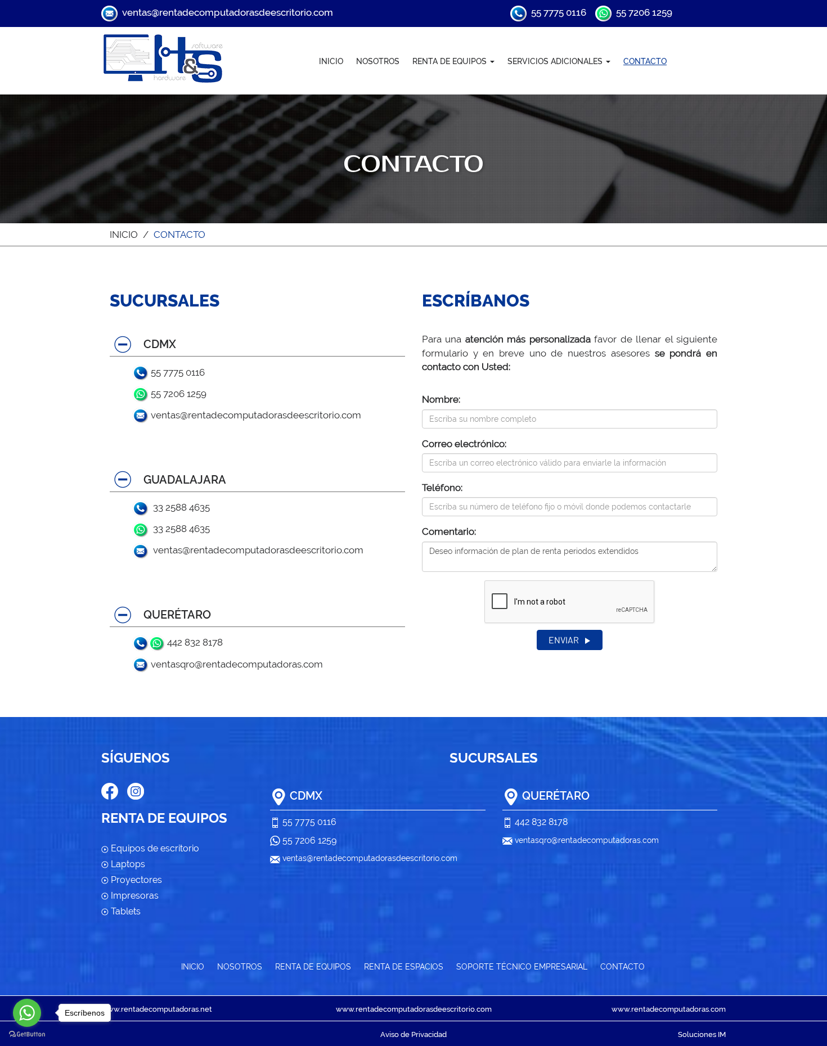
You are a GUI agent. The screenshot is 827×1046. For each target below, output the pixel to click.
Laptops (127, 864)
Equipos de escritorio (154, 848)
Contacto (645, 61)
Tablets (125, 911)
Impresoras (134, 895)
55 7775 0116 (556, 12)
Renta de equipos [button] (450, 61)
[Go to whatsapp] (27, 1013)
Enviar (565, 639)
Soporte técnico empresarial (521, 966)
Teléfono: (442, 487)
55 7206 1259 (642, 12)
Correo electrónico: (464, 443)
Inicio (331, 61)
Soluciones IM (702, 1034)
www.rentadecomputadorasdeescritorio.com (414, 1009)
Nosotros (377, 61)
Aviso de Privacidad (413, 1034)
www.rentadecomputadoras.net (156, 1009)
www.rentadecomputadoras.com (669, 1009)
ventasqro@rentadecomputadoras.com (236, 664)
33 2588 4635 (179, 507)
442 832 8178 (194, 642)
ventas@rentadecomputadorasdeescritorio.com (225, 12)
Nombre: (441, 399)
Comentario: (449, 531)
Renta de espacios (403, 966)
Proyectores (135, 879)
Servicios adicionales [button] (556, 61)
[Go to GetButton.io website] (27, 1034)
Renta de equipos (313, 966)
